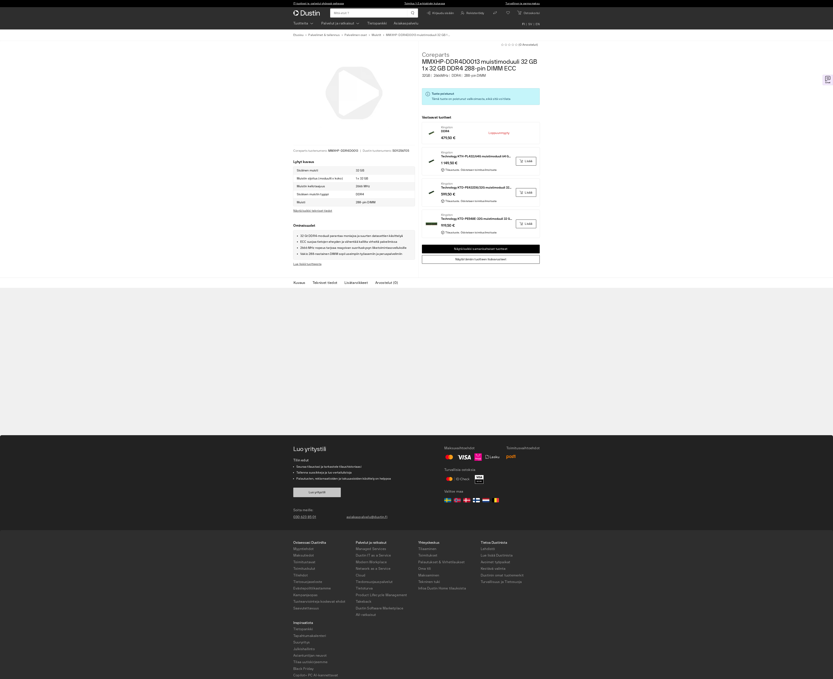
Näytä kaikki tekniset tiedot (312, 211)
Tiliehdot (300, 575)
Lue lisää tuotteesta (307, 264)
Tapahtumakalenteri (309, 636)
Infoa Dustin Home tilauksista (442, 588)
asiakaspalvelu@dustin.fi (366, 517)
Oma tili (424, 569)
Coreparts (435, 54)
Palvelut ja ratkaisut (337, 23)
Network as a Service (373, 569)
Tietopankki (377, 23)
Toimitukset (427, 555)
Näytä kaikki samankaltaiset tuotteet (480, 249)
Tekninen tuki (429, 582)
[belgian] (495, 501)
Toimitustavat (304, 562)
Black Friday (303, 669)
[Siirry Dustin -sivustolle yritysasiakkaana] (307, 13)
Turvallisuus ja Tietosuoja (501, 582)
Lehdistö (488, 549)
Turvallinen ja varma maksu (522, 3)
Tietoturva (364, 588)
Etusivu (298, 35)
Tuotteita (300, 23)
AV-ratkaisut (366, 615)
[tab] (301, 283)
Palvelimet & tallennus (323, 35)
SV (530, 24)
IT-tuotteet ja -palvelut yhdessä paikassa (318, 3)
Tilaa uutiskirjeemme (310, 662)
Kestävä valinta (493, 569)
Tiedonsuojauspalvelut (374, 582)
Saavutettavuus (306, 608)
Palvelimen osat (355, 35)
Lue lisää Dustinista (497, 555)
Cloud (360, 575)
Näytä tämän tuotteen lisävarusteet (480, 259)
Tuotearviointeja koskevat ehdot (319, 601)
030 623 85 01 (304, 517)
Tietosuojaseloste (307, 582)
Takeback (364, 601)
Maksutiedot (303, 555)
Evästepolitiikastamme (312, 588)
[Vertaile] (495, 13)
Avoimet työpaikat (495, 562)
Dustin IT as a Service (373, 555)
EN (538, 24)
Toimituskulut (304, 569)
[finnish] (476, 501)
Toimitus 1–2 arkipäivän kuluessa (424, 3)
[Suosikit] (508, 13)
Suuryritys (301, 642)
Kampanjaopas (305, 595)
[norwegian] (457, 501)
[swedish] (447, 501)
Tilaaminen (427, 549)
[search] (412, 13)
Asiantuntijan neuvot (310, 655)
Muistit (376, 35)
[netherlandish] (485, 501)
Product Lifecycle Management (381, 595)
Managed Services (371, 549)
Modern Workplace (371, 562)
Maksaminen (428, 575)
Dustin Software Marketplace (379, 608)
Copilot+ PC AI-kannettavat (315, 675)
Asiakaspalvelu (406, 23)
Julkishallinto (304, 649)
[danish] (466, 501)
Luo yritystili (317, 492)
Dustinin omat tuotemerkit (502, 575)
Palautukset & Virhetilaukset (441, 562)
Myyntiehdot (303, 549)
